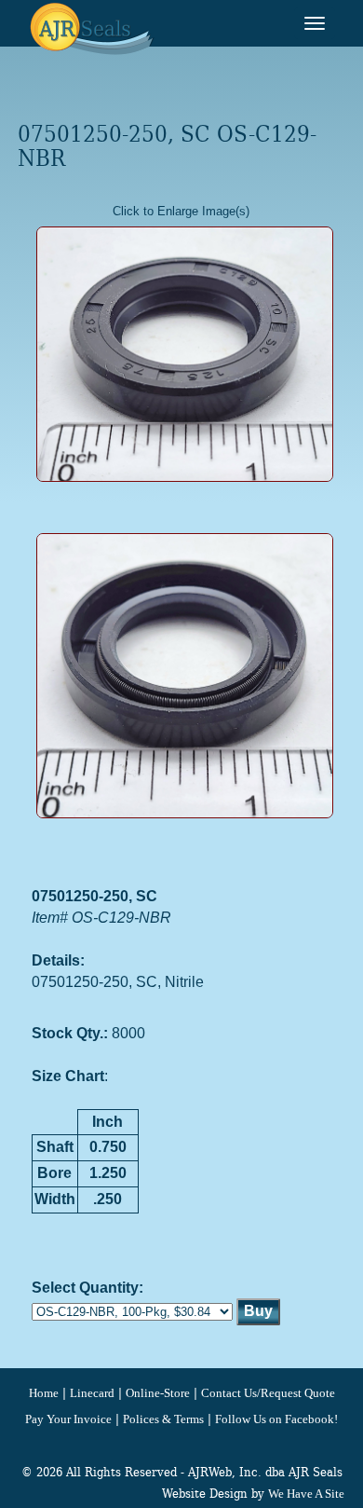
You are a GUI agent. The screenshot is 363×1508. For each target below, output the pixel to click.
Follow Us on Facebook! (276, 1419)
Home (44, 1393)
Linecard (92, 1393)
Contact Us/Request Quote (268, 1393)
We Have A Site (306, 1494)
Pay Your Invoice (68, 1419)
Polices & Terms (163, 1419)
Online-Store (158, 1393)
